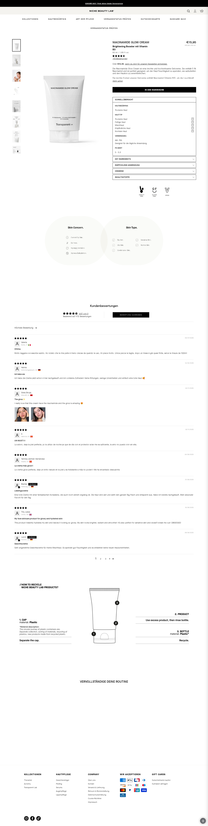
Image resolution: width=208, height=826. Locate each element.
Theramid (28, 780)
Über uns (91, 780)
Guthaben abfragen (160, 784)
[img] (20, 338)
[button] (119, 56)
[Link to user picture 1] (21, 414)
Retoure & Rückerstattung (98, 791)
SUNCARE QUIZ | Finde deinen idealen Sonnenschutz (104, 3)
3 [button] (105, 559)
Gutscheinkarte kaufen (161, 780)
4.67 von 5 (83, 313)
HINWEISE (119, 171)
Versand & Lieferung (96, 787)
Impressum (92, 802)
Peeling (59, 784)
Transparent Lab (30, 787)
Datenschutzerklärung (97, 795)
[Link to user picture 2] (38, 414)
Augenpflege (61, 791)
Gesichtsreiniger (62, 780)
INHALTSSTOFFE (122, 177)
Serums (59, 787)
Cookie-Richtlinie (94, 798)
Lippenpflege (61, 795)
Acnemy (27, 784)
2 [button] (100, 559)
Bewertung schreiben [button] (131, 315)
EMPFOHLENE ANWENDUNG (127, 165)
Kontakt (91, 784)
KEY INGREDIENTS (123, 159)
